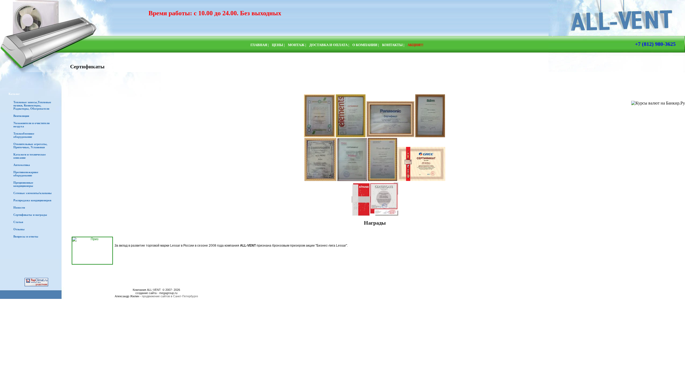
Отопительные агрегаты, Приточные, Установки (30, 145)
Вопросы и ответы (25, 236)
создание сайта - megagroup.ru (156, 293)
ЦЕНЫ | (278, 45)
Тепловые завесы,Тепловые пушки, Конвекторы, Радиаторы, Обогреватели (32, 105)
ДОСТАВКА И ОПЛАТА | (329, 45)
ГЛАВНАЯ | (259, 45)
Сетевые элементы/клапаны (32, 193)
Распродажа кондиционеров (32, 200)
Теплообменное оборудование (23, 135)
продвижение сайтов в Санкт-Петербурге (170, 296)
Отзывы (19, 229)
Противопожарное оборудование (25, 173)
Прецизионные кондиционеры (23, 184)
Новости (19, 207)
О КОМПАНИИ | (365, 45)
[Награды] (92, 251)
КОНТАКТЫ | (393, 45)
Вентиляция (21, 115)
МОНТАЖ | (297, 45)
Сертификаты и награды (30, 214)
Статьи (18, 222)
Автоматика (21, 164)
